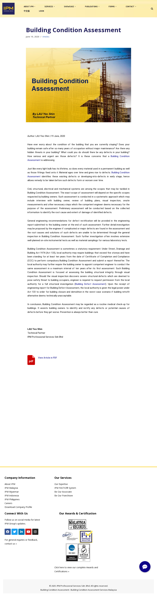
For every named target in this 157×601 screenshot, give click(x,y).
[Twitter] (14, 532)
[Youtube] (28, 532)
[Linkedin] (21, 532)
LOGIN (41, 11)
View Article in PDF (47, 357)
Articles (45, 36)
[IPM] (8, 9)
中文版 (27, 11)
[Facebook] (8, 532)
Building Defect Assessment (90, 284)
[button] (34, 6)
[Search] (152, 9)
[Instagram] (35, 532)
